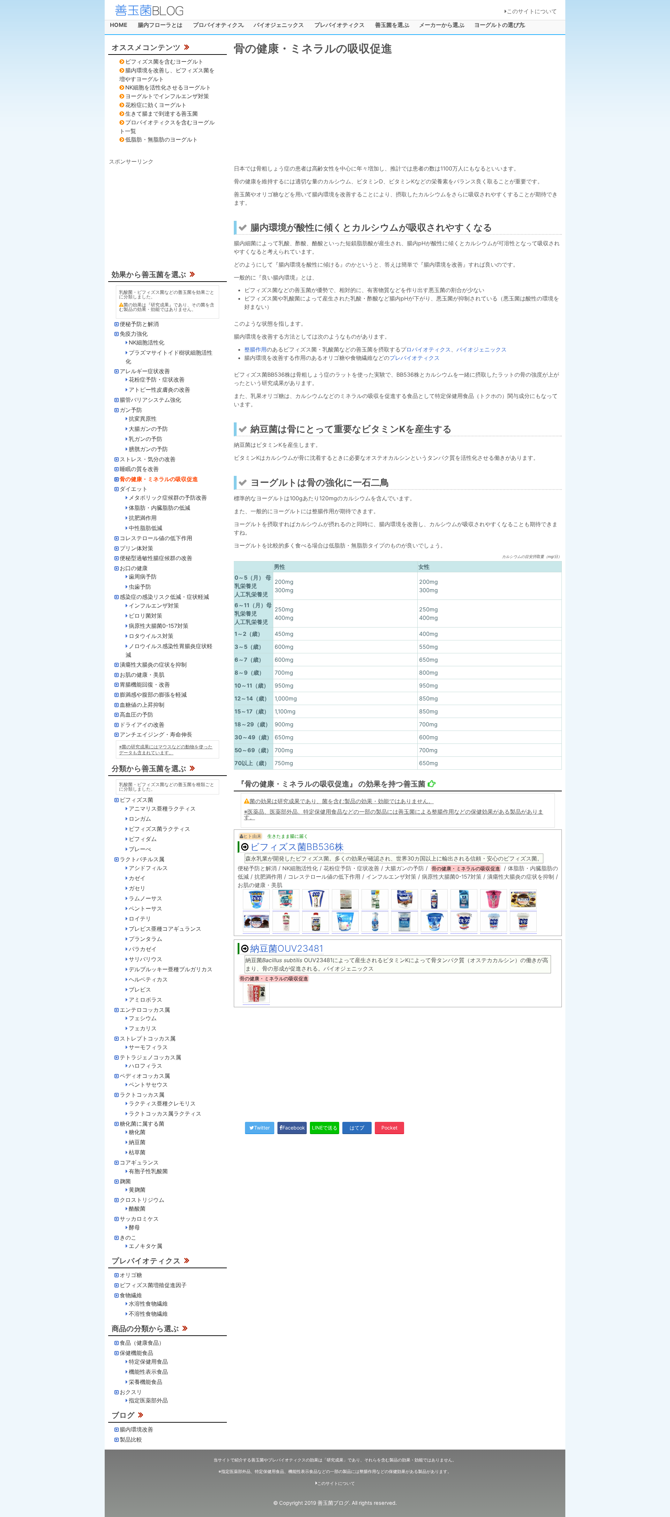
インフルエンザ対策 (154, 605)
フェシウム (143, 1018)
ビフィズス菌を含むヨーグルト (164, 61)
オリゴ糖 (131, 1274)
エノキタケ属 (145, 1245)
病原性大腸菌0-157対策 (158, 625)
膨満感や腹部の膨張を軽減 (153, 694)
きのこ (128, 1237)
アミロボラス (145, 999)
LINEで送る (324, 1128)
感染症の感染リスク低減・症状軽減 (164, 596)
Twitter (262, 1128)
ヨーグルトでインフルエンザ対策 (167, 96)
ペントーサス (145, 908)
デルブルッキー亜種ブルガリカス (171, 969)
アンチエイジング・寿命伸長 (156, 734)
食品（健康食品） (142, 1342)
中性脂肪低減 (145, 527)
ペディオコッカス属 (145, 1075)
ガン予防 (131, 409)
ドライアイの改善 (142, 724)
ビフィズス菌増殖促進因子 (153, 1285)
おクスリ (131, 1391)
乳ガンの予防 (145, 438)
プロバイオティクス (215, 25)
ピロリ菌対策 (145, 615)
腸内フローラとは (160, 24)
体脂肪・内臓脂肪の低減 (159, 507)
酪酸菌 (137, 1208)
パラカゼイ (143, 948)
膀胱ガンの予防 (148, 448)
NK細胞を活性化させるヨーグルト (168, 87)
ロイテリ (140, 918)
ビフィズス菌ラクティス (159, 828)
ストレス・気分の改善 (148, 459)
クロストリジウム (142, 1199)
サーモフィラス (148, 1047)
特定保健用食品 (148, 1361)
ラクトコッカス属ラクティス (165, 1113)
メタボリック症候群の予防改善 (168, 497)
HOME (118, 24)
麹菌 (125, 1181)
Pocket (389, 1128)
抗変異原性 (143, 418)
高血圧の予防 (136, 714)
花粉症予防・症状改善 (157, 379)
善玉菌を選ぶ (389, 25)
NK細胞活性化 (146, 342)
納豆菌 (137, 1142)
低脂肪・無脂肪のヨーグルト (161, 139)
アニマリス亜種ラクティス (162, 808)
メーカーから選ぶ (439, 25)
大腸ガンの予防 (148, 428)
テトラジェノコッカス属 (150, 1057)
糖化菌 (137, 1131)
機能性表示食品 (148, 1371)
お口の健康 (134, 568)
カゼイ (137, 877)
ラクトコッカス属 (142, 1094)
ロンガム (140, 818)
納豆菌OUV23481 (286, 948)
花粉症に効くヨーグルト (156, 104)
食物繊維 (131, 1295)
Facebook (293, 1128)
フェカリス (143, 1028)
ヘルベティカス (148, 979)
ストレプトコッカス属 (148, 1038)
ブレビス (140, 989)
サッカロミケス (139, 1218)
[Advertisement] (398, 111)
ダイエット (134, 488)
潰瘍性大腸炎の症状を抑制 (153, 664)
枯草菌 (137, 1152)
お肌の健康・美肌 (142, 674)
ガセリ (137, 888)
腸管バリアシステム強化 (150, 399)
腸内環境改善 (136, 1429)
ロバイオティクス (428, 349)
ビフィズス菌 (136, 799)
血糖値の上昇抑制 (142, 704)
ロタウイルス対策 (151, 635)
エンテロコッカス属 (145, 1009)
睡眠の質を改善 (139, 468)
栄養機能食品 (145, 1381)
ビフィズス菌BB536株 (297, 846)
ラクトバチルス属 (142, 859)
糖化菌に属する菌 (142, 1123)
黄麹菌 (137, 1189)
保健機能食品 (136, 1352)
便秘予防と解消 (139, 323)
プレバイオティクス (339, 24)
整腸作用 (255, 349)
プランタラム (145, 938)
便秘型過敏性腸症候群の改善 (156, 557)
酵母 (134, 1227)
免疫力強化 (134, 333)
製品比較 (131, 1439)
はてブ (357, 1128)
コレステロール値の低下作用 (156, 538)
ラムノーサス (145, 898)
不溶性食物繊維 (148, 1313)
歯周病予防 (143, 576)
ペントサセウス (148, 1084)
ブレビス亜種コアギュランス (165, 928)
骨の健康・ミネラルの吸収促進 (159, 479)
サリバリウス (145, 959)
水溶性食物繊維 (148, 1303)
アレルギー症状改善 (145, 371)
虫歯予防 (140, 586)
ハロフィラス (145, 1065)
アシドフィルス (148, 867)
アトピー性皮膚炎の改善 (159, 389)
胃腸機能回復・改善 (145, 684)
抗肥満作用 (143, 517)
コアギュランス (139, 1162)
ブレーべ (140, 848)
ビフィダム (143, 838)
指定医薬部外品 (148, 1400)
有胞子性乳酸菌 (148, 1171)
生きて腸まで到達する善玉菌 (161, 113)
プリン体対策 (136, 548)
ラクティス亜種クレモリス (162, 1103)
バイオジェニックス (279, 24)
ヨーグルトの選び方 (496, 25)
